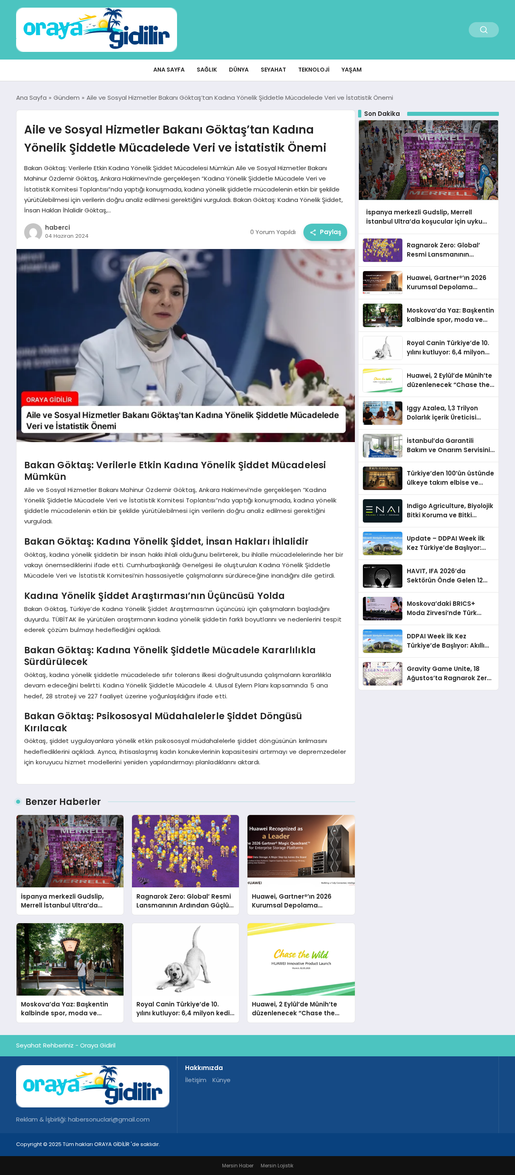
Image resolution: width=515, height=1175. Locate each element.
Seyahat (273, 70)
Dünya (239, 70)
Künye (221, 1080)
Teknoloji (314, 70)
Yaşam (352, 70)
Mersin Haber (237, 1165)
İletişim (195, 1080)
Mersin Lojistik (277, 1165)
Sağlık (207, 70)
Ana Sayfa (169, 70)
